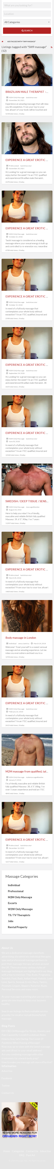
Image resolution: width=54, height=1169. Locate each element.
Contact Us (8, 1092)
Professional (14, 166)
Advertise (7, 1070)
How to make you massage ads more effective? (27, 1062)
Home (6, 1151)
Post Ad (30, 1155)
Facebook (7, 1078)
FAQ (21, 1155)
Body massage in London (20, 637)
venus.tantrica (23, 643)
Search (28, 30)
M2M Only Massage (16, 97)
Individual (12, 643)
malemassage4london (34, 777)
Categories (18, 1151)
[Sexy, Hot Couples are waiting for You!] (20, 1119)
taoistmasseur (31, 97)
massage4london (32, 507)
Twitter (6, 1085)
